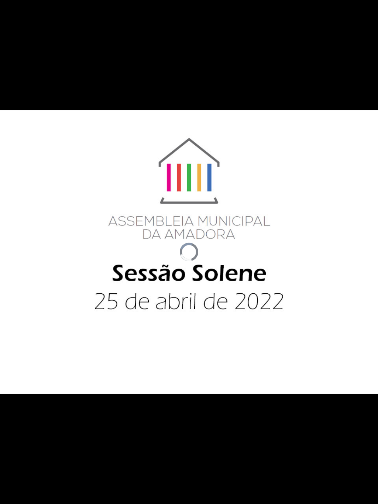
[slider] (182, 498)
